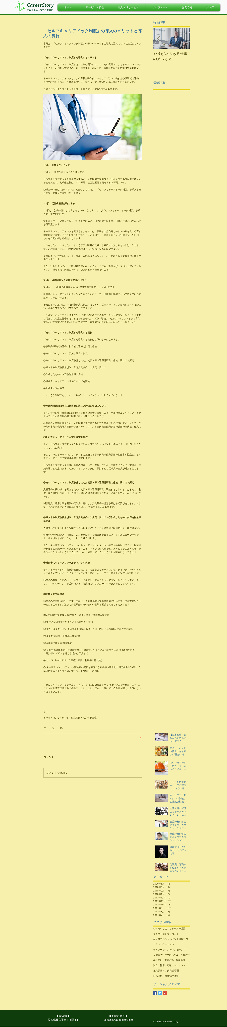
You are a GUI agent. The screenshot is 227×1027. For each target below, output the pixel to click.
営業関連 (185, 954)
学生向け (158, 960)
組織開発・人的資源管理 (84, 717)
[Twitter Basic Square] (160, 993)
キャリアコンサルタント (56, 717)
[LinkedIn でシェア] (61, 727)
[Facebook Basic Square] (155, 993)
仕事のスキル (171, 954)
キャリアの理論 (177, 928)
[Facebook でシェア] (45, 727)
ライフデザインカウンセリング (169, 949)
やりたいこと (160, 928)
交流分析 (158, 954)
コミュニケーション (163, 944)
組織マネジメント (176, 965)
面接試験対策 (171, 975)
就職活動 (169, 960)
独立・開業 (159, 965)
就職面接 (180, 960)
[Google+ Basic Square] (165, 993)
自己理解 (158, 975)
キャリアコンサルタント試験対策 (170, 939)
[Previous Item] (158, 38)
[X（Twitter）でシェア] (53, 727)
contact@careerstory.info (118, 1019)
